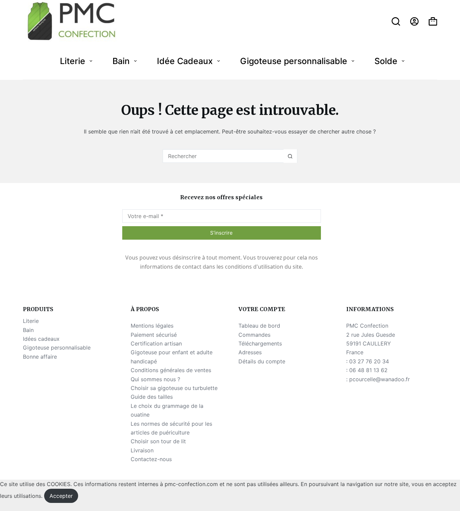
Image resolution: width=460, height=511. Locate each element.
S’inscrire (221, 233)
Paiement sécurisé (154, 334)
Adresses (250, 352)
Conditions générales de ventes (171, 370)
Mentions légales (152, 325)
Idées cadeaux (41, 338)
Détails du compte (261, 361)
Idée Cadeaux (185, 61)
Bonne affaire (40, 356)
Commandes (254, 334)
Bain (121, 61)
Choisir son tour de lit (158, 441)
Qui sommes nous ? (155, 379)
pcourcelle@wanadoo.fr (379, 379)
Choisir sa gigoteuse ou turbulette (174, 388)
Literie (72, 61)
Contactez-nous (151, 459)
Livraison (142, 450)
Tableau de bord (259, 325)
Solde (385, 61)
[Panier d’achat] (433, 21)
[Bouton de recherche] (290, 156)
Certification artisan (156, 343)
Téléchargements (260, 343)
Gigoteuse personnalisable (293, 61)
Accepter (61, 495)
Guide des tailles (152, 396)
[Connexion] (414, 21)
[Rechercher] (396, 21)
